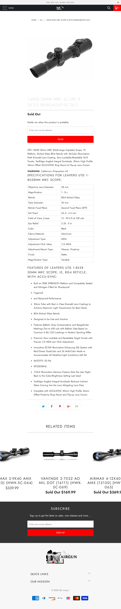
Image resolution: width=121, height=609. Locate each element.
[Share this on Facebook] (51, 406)
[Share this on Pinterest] (60, 406)
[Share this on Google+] (68, 406)
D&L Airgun (64, 590)
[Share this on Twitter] (43, 406)
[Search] (110, 7)
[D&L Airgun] (60, 8)
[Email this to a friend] (76, 406)
